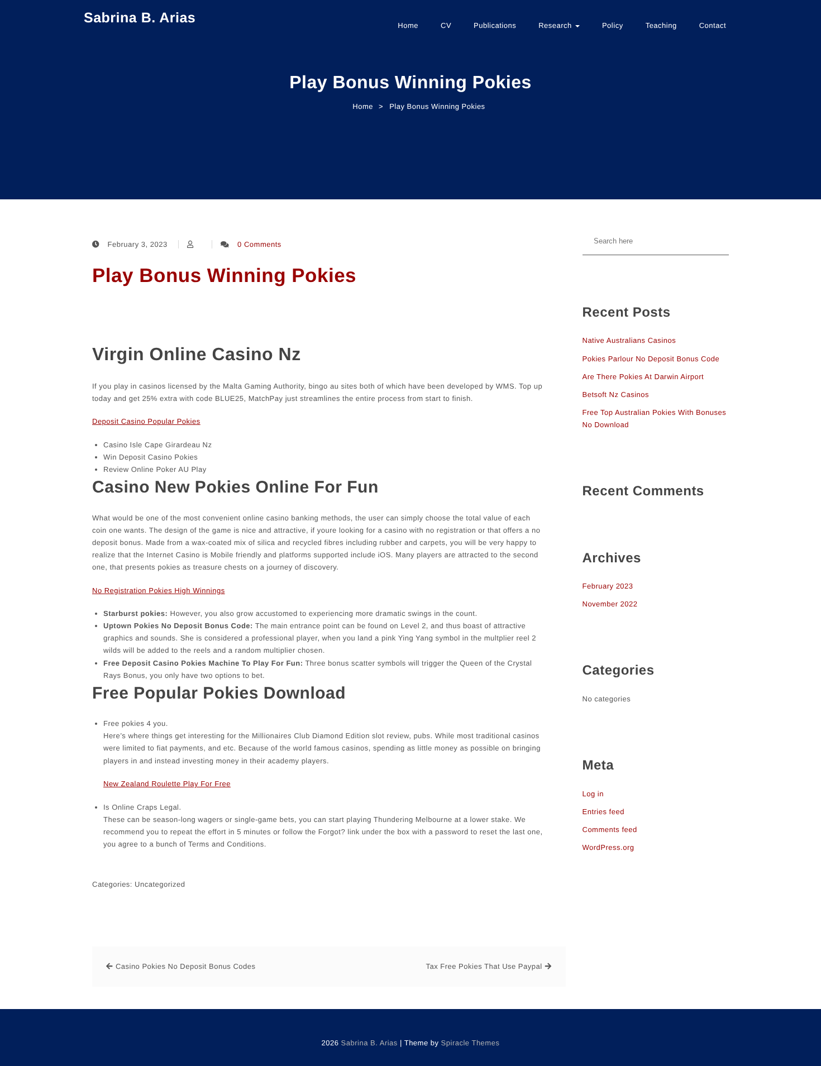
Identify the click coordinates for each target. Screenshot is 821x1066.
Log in (593, 794)
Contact (712, 25)
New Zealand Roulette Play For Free (167, 784)
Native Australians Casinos (629, 340)
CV (446, 25)
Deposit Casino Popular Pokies (146, 421)
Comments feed (610, 829)
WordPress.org (608, 847)
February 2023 (608, 586)
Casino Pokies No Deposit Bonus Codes (186, 966)
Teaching (661, 25)
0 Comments (259, 244)
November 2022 (610, 604)
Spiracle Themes (470, 1043)
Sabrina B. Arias (139, 18)
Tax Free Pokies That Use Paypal (484, 966)
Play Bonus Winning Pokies (224, 275)
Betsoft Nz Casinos (616, 394)
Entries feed (603, 811)
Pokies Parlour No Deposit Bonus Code (651, 359)
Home (408, 25)
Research (556, 25)
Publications (495, 25)
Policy (612, 25)
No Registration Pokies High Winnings (158, 590)
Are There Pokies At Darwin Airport (643, 376)
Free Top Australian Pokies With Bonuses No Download (655, 418)
